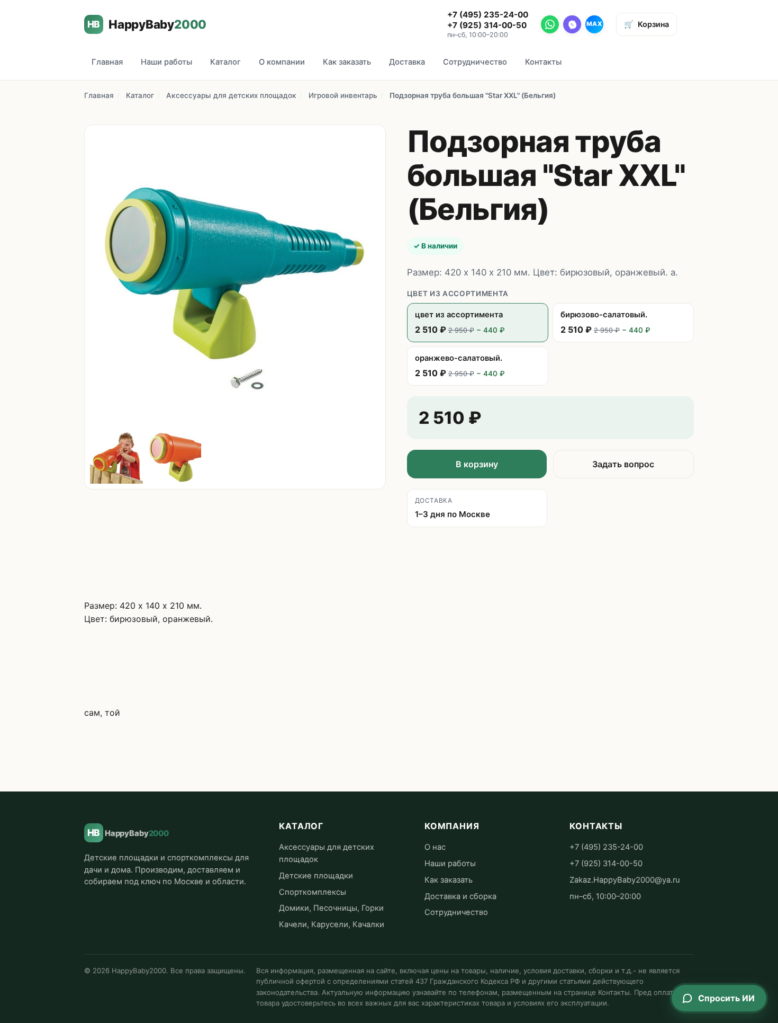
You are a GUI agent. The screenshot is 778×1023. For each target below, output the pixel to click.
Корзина (646, 24)
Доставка (407, 62)
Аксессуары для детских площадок (231, 95)
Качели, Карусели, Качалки (331, 924)
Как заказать (347, 62)
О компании (282, 62)
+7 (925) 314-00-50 (487, 25)
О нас (435, 847)
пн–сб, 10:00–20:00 (605, 896)
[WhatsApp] (550, 24)
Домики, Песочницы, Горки (331, 908)
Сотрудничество (475, 62)
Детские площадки (316, 875)
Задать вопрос (623, 464)
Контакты (543, 62)
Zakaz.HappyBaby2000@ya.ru (624, 880)
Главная (107, 62)
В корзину (477, 464)
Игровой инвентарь (343, 95)
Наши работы (166, 62)
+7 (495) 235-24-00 (487, 15)
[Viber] (572, 24)
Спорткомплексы (312, 892)
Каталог (225, 62)
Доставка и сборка (460, 896)
